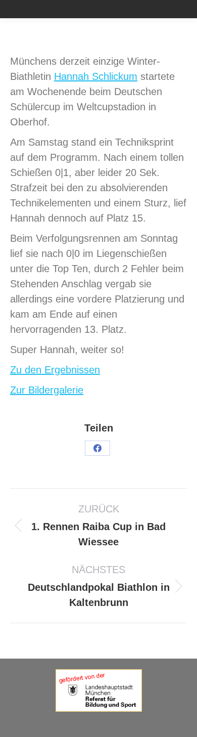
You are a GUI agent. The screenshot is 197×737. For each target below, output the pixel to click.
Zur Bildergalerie (46, 390)
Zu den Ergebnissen (55, 369)
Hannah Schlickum (95, 76)
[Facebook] (97, 448)
